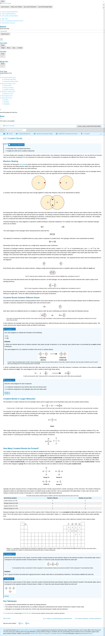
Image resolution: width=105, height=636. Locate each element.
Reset (2, 45)
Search (6, 130)
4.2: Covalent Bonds (8, 613)
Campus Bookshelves (24, 133)
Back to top (6, 618)
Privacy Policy (34, 633)
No (28, 623)
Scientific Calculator (8, 89)
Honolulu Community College (44, 133)
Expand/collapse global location (101, 133)
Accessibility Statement (56, 633)
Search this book (4, 28)
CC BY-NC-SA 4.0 (27, 613)
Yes (22, 623)
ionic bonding (23, 164)
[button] (6, 102)
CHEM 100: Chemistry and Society (68, 133)
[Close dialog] (1, 118)
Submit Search (5, 34)
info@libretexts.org (86, 633)
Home (11, 133)
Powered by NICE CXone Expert (27, 630)
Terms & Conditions (44, 633)
